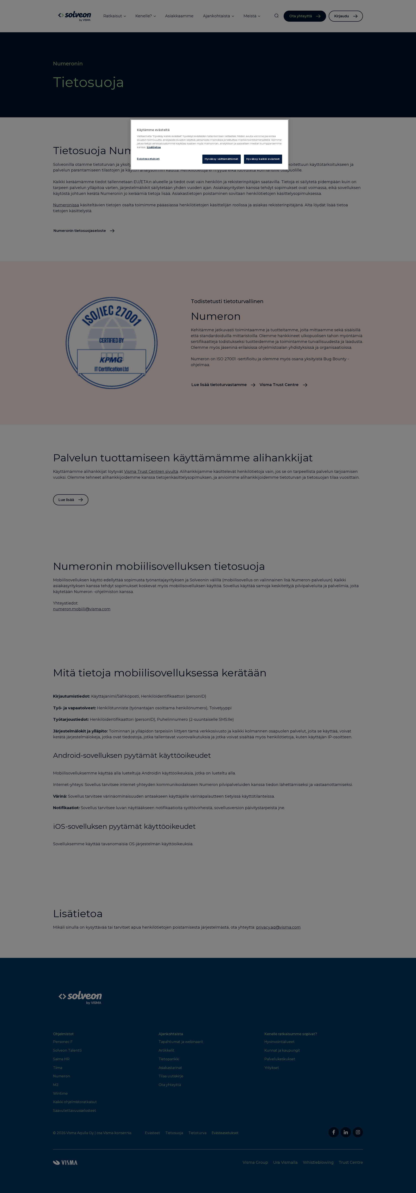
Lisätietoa (154, 147)
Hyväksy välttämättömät (221, 158)
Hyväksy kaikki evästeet (263, 158)
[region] (209, 144)
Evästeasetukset (148, 158)
